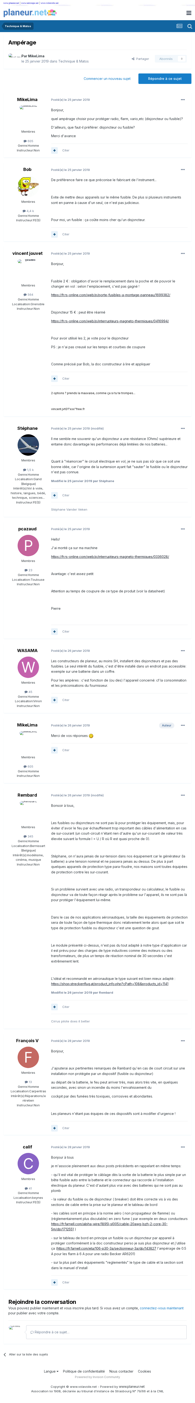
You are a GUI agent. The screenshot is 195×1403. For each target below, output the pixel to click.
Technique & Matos (73, 61)
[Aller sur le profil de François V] (28, 1057)
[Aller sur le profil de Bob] (28, 186)
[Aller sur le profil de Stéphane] (28, 445)
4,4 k (30, 211)
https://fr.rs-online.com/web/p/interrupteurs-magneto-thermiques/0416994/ (110, 321)
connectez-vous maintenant (162, 1308)
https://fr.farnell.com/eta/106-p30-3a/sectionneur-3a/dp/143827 (106, 1248)
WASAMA (27, 650)
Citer (65, 150)
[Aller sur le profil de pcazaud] (28, 545)
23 (30, 570)
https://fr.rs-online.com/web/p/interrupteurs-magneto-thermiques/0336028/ (110, 557)
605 (30, 141)
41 (30, 1188)
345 (30, 836)
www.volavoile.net (49, 3)
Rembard (27, 795)
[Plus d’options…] (183, 100)
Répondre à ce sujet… (51, 1332)
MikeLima (36, 56)
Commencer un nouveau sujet (107, 79)
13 (30, 1082)
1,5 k (30, 470)
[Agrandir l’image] (91, 736)
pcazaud (27, 528)
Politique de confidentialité (84, 1371)
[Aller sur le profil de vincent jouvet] (28, 270)
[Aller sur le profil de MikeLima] (13, 58)
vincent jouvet (27, 253)
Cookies (144, 1371)
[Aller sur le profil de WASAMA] (28, 667)
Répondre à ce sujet (165, 79)
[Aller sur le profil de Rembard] (28, 811)
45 (30, 692)
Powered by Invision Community (97, 1377)
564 (30, 294)
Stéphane (27, 428)
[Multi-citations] (54, 150)
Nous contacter (121, 1371)
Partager (141, 59)
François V (27, 1040)
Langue (50, 1371)
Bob (27, 169)
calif (27, 1146)
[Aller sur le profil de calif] (28, 1163)
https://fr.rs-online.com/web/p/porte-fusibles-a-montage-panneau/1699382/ (110, 295)
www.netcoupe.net (30, 3)
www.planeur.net (11, 3)
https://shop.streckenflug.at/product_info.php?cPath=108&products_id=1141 (109, 984)
